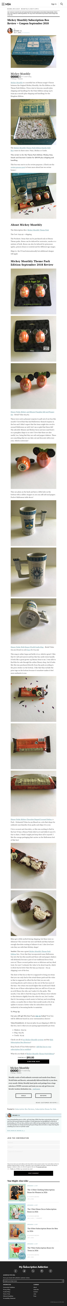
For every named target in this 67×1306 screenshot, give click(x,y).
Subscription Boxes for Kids (45, 1109)
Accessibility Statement (9, 1298)
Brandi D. (18, 31)
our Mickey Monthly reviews (33, 1040)
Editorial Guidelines (8, 1296)
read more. (36, 1089)
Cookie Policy (6, 1292)
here (28, 650)
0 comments (26, 32)
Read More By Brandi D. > (16, 1130)
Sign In (53, 4)
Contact (36, 1292)
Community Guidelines (9, 1287)
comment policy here (42, 1166)
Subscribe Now (33, 1061)
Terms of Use (6, 1294)
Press (35, 1296)
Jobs (35, 1294)
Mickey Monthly (17, 83)
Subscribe (36, 1289)
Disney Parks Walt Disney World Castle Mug (27, 647)
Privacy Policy (6, 1289)
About (35, 1287)
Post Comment (33, 1173)
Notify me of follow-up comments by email (21, 1169)
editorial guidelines (22, 13)
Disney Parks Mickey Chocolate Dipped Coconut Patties (31, 819)
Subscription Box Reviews (24, 1109)
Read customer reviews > (47, 1102)
